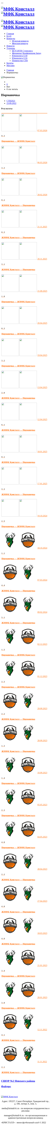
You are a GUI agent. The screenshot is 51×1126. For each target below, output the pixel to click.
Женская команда (20, 43)
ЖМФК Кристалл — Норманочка (18, 205)
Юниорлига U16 (19, 58)
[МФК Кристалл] (17, 11)
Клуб (9, 36)
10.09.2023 (42, 773)
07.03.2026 (42, 130)
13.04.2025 (42, 387)
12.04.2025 (42, 419)
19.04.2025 (42, 355)
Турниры (11, 48)
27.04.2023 (42, 901)
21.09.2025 (42, 291)
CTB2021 (11, 101)
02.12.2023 (42, 644)
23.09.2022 (11, 103)
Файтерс (6, 1086)
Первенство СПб (20, 60)
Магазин (11, 65)
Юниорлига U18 (19, 56)
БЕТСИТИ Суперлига (22, 51)
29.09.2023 (42, 708)
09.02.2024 (42, 612)
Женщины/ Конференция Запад (26, 53)
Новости (11, 46)
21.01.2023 (42, 965)
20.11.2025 (42, 259)
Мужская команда (20, 41)
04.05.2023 (42, 837)
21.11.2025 (42, 227)
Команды (11, 38)
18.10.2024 (42, 548)
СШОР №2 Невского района (18, 1081)
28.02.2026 (42, 195)
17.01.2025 (42, 483)
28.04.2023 (42, 869)
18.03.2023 (42, 933)
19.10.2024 (42, 516)
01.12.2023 (42, 676)
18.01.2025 (42, 451)
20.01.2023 (42, 997)
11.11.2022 (42, 1061)
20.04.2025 (42, 323)
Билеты (10, 63)
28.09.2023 (42, 740)
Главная (10, 33)
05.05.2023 (42, 805)
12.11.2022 (42, 1029)
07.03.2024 (42, 580)
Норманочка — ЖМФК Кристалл (18, 141)
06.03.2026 (42, 162)
